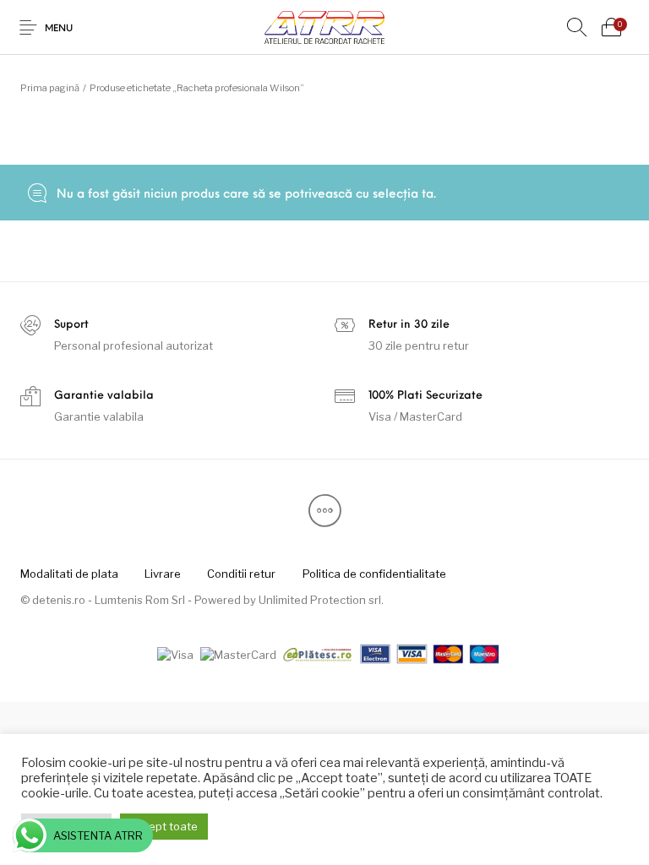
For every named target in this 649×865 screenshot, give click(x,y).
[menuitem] (69, 574)
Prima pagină (49, 88)
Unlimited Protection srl (320, 600)
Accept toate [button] (164, 826)
